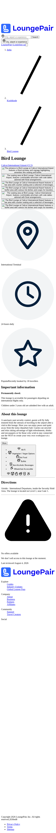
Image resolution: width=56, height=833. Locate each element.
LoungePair (7, 44)
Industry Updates (14, 587)
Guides (10, 584)
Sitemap (10, 829)
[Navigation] (27, 44)
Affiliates (11, 604)
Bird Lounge (13, 151)
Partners (10, 602)
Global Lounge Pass (16, 589)
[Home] (28, 33)
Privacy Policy (13, 824)
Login (16, 44)
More (4, 443)
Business (11, 599)
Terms (9, 827)
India (9, 50)
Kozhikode (12, 100)
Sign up (22, 44)
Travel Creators (14, 614)
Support (10, 612)
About (10, 597)
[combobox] (18, 37)
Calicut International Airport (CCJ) (17, 165)
